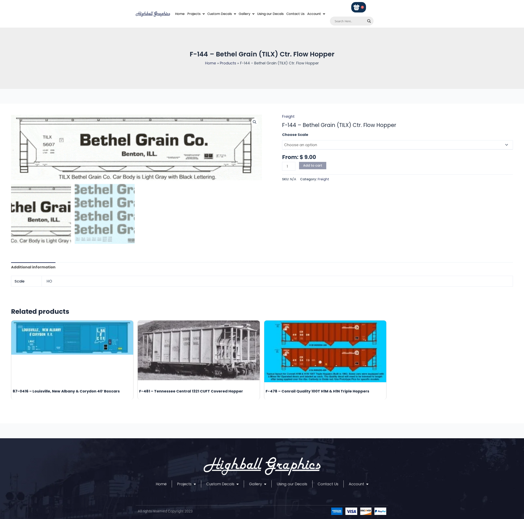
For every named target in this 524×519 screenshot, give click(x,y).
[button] (254, 122)
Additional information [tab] (33, 267)
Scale (287, 134)
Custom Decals (219, 13)
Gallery (244, 13)
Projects (194, 13)
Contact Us (295, 13)
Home (180, 13)
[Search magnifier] (369, 21)
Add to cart (312, 165)
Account (314, 13)
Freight (288, 116)
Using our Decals (270, 13)
